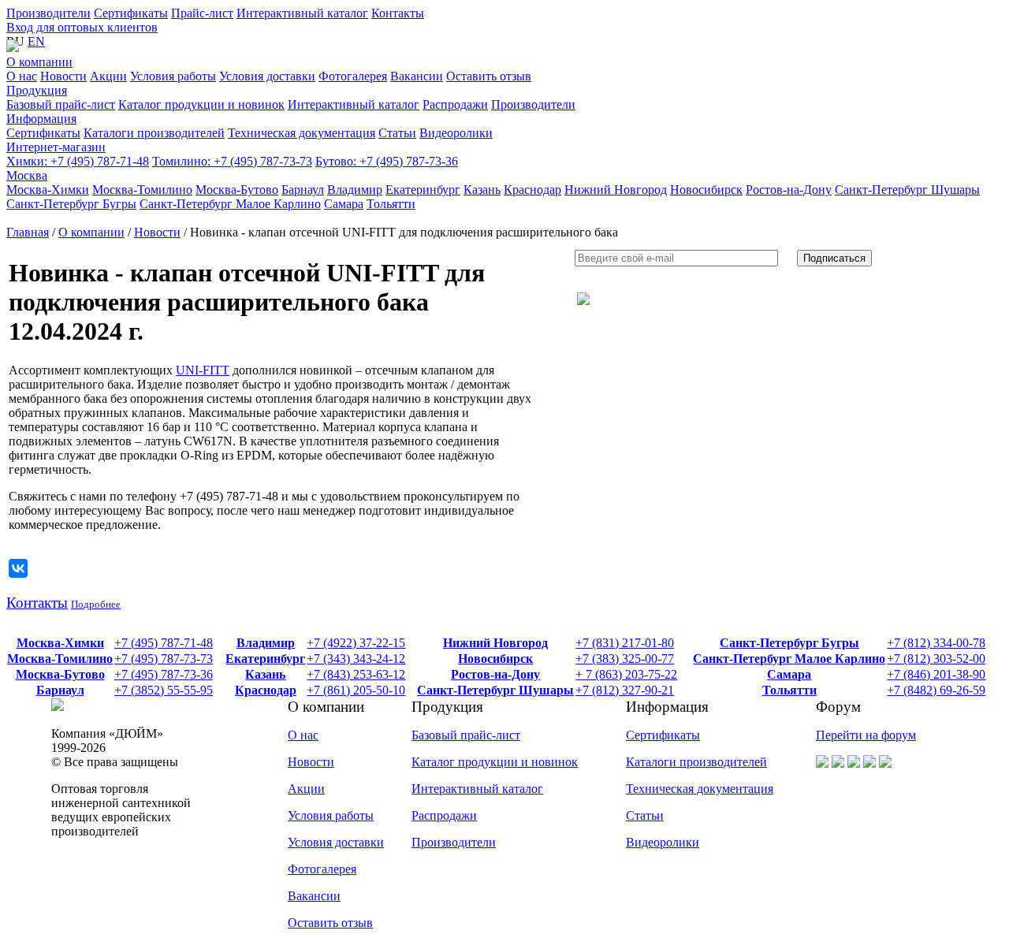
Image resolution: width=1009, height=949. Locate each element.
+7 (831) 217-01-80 (624, 642)
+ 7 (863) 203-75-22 (626, 674)
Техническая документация (699, 788)
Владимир (265, 642)
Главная (27, 232)
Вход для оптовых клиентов (82, 27)
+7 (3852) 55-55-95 (163, 690)
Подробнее (96, 604)
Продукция (36, 90)
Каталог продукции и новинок (494, 762)
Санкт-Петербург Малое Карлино (789, 658)
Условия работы (331, 815)
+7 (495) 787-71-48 (77, 161)
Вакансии (314, 895)
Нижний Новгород (495, 642)
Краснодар (265, 690)
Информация (41, 118)
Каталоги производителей (696, 762)
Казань (265, 674)
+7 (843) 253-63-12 (356, 674)
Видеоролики (662, 842)
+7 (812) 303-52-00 (936, 658)
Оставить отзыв (330, 922)
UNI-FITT (202, 370)
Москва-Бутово (60, 674)
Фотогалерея (322, 869)
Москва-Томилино (60, 658)
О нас (303, 735)
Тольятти (789, 690)
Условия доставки (336, 842)
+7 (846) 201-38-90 (936, 674)
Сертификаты (131, 13)
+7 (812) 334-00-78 (936, 642)
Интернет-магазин (56, 147)
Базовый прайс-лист (465, 735)
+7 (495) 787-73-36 (386, 161)
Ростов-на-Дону (495, 674)
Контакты (397, 13)
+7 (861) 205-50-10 (356, 690)
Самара (789, 674)
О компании (39, 62)
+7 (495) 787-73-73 (232, 161)
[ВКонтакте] (18, 568)
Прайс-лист (202, 13)
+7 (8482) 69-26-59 (936, 690)
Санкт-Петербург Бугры (789, 642)
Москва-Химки (60, 642)
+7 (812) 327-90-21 (624, 690)
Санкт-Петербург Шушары (495, 690)
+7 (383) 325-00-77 (624, 658)
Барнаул (60, 690)
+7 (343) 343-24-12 (356, 658)
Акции (306, 788)
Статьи (645, 815)
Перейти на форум (866, 735)
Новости (157, 232)
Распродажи (444, 815)
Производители (48, 13)
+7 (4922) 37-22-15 (356, 642)
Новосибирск (495, 658)
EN (36, 41)
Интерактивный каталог (302, 13)
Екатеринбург (265, 658)
